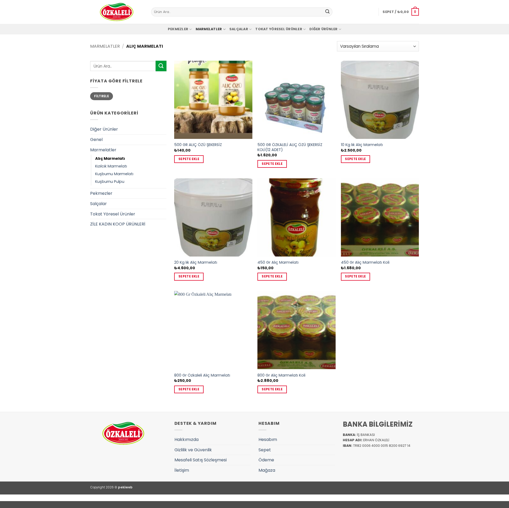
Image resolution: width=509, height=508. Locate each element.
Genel (96, 139)
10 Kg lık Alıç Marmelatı (362, 144)
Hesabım (267, 439)
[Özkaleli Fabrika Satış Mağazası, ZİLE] (116, 12)
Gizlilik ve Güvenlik (193, 450)
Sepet (264, 450)
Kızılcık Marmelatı (111, 166)
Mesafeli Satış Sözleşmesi (200, 460)
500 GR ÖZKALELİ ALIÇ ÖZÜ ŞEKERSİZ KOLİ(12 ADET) (289, 147)
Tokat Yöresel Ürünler (278, 29)
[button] (401, 12)
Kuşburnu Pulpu (109, 181)
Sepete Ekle (188, 159)
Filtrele (101, 96)
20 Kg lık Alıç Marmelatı (195, 262)
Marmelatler (209, 29)
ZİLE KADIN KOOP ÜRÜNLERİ (117, 224)
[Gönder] (327, 11)
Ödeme (266, 460)
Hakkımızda (186, 439)
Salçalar (238, 29)
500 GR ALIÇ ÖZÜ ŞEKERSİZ (198, 144)
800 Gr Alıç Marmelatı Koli (281, 375)
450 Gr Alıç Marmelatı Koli (365, 262)
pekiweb (125, 487)
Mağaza (266, 470)
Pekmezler (178, 29)
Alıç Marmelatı (110, 158)
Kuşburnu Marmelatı (114, 173)
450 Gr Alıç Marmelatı (278, 262)
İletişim (181, 470)
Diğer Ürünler (323, 29)
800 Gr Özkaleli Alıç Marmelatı (202, 375)
